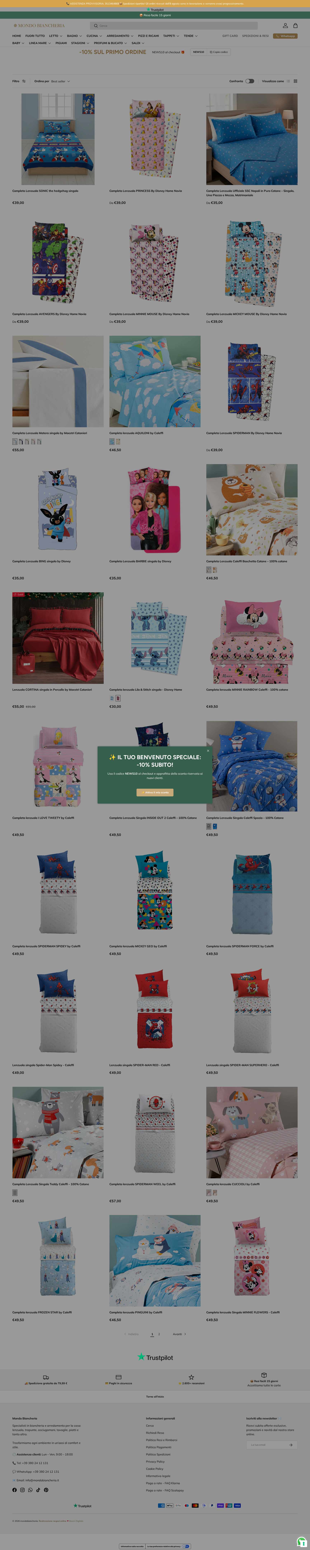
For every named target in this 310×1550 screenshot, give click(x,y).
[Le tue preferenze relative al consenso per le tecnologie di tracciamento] (303, 1543)
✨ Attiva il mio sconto (155, 792)
